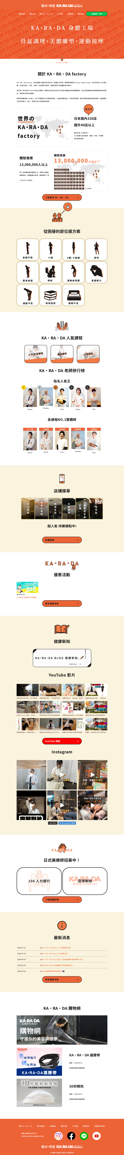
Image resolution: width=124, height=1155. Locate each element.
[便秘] (50, 272)
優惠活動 (22, 14)
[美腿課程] (62, 354)
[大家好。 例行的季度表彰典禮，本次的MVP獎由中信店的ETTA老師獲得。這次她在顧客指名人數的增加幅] (31, 775)
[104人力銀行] (39, 881)
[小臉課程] (88, 354)
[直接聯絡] (84, 881)
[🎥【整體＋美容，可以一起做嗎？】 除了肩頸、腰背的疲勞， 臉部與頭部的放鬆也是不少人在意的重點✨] (62, 805)
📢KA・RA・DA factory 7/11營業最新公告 (55, 948)
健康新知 (70, 14)
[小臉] (50, 249)
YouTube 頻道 (62, 741)
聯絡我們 (86, 1126)
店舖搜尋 (62, 539)
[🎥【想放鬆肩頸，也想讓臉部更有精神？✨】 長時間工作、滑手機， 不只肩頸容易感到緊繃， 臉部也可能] (92, 805)
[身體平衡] (28, 249)
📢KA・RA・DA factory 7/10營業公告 (54, 953)
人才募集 (75, 1126)
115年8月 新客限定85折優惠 (26, 597)
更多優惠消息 (62, 603)
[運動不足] (28, 295)
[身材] (96, 249)
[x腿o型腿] (73, 249)
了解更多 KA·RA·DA (62, 197)
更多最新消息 (62, 979)
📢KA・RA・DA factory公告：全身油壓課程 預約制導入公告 (61, 959)
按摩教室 (81, 14)
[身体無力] (96, 272)
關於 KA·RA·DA (46, 14)
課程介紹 (32, 14)
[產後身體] (28, 272)
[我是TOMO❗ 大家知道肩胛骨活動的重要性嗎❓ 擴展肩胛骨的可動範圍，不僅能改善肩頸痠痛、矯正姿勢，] (31, 805)
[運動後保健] (73, 272)
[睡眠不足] (73, 295)
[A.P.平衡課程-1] (35, 354)
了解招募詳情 (62, 899)
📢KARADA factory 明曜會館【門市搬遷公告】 (56, 965)
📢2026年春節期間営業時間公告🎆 (52, 971)
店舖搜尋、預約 (96, 14)
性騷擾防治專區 (99, 1126)
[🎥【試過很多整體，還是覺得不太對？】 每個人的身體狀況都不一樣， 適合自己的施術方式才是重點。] (62, 775)
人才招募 (60, 14)
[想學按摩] (50, 295)
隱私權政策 (41, 1126)
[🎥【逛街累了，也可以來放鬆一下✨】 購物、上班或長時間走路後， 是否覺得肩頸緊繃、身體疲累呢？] (92, 775)
